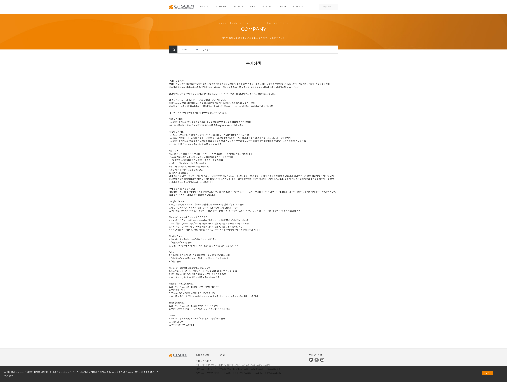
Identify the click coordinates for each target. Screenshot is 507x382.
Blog (322, 360)
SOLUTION (221, 7)
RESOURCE (238, 7)
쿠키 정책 (8, 376)
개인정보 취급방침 (202, 354)
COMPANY (298, 7)
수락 (487, 373)
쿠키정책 (206, 49)
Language (326, 7)
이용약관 (221, 354)
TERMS (183, 49)
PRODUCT (205, 7)
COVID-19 (266, 7)
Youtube (316, 360)
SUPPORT (282, 7)
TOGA (252, 7)
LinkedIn (311, 360)
